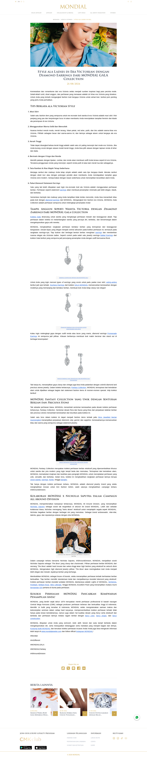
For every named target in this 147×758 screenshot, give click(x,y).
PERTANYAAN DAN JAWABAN (76, 741)
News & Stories (66, 19)
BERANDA (56, 19)
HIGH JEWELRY (36, 13)
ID (15, 1)
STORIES (113, 13)
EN (19, 1)
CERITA (93, 741)
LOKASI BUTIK (95, 738)
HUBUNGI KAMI (71, 738)
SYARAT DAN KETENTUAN (75, 745)
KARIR (93, 745)
